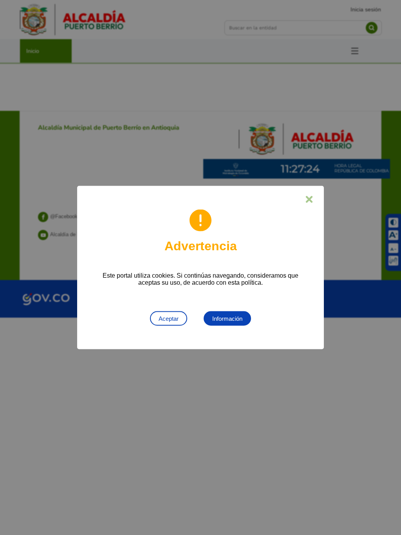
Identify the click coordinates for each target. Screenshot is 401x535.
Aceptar (169, 318)
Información (227, 318)
